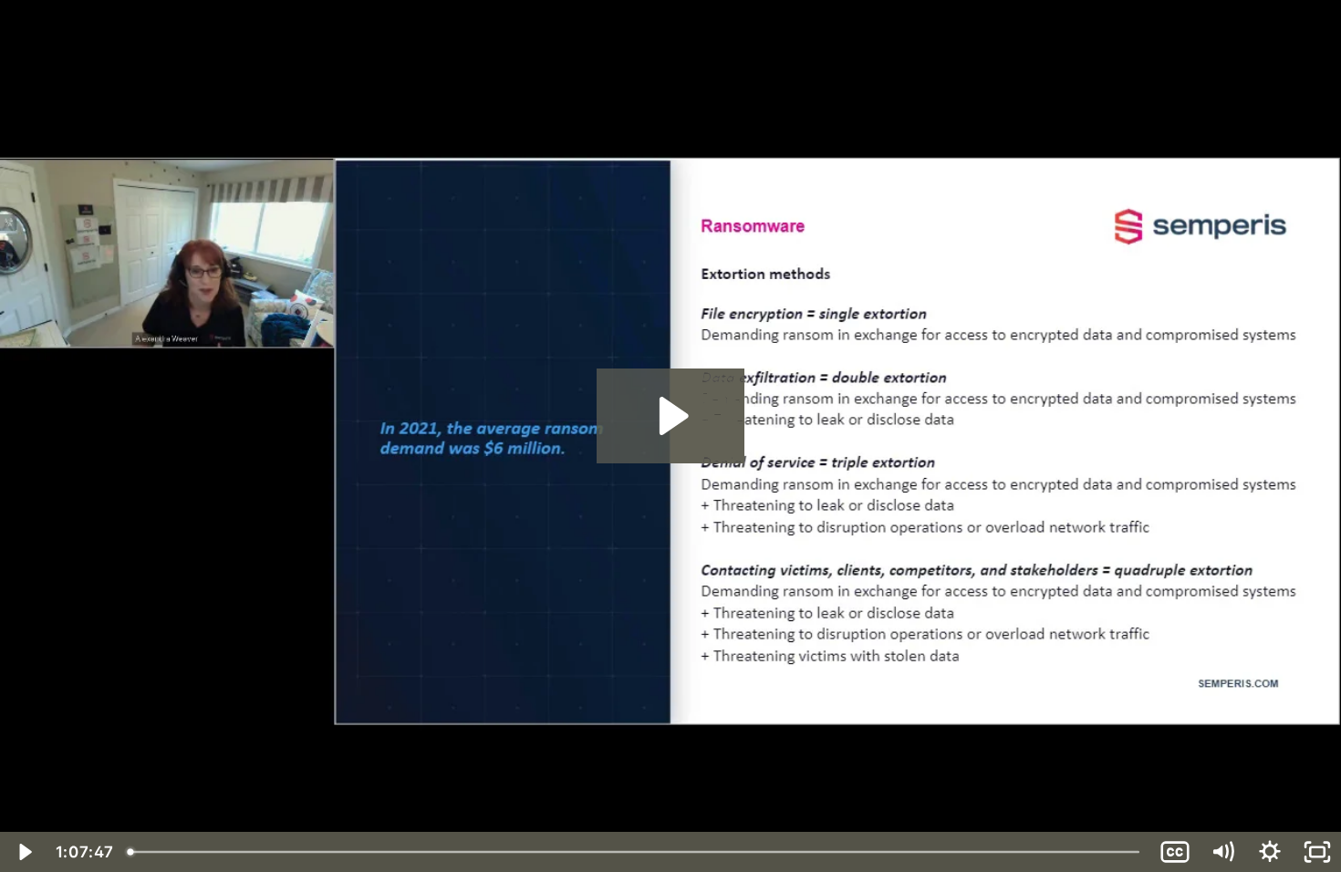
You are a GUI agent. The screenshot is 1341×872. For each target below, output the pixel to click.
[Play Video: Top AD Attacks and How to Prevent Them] (671, 416)
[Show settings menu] (1270, 852)
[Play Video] (23, 852)
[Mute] (1222, 852)
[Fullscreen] (1317, 852)
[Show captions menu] (1175, 852)
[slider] (636, 852)
